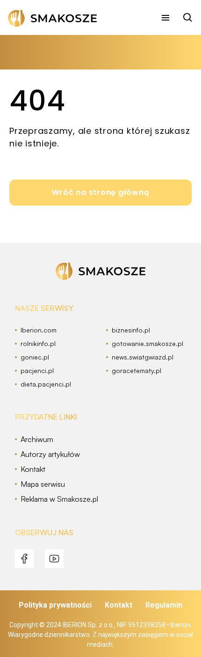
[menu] (165, 17)
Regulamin (163, 605)
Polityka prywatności (55, 605)
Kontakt (118, 605)
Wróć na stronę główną (101, 192)
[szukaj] (188, 17)
